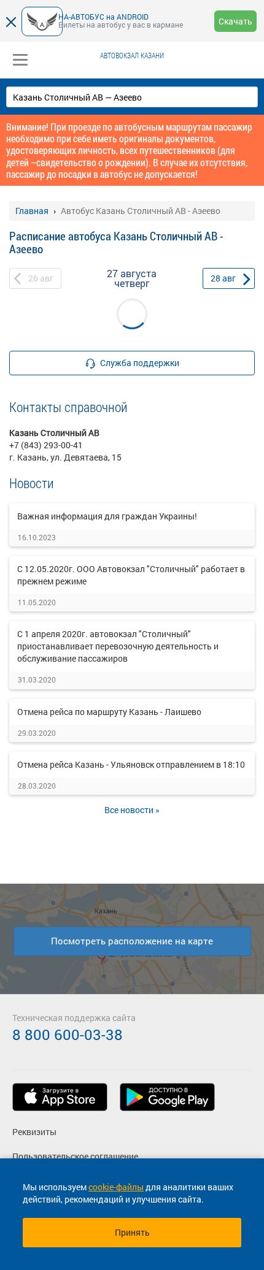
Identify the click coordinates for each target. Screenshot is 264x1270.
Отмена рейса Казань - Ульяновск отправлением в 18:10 (131, 764)
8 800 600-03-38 (67, 1034)
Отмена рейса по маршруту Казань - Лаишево (109, 711)
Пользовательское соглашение (75, 1156)
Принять (132, 1232)
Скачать (235, 21)
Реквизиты (34, 1132)
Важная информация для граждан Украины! (107, 516)
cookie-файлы (116, 1187)
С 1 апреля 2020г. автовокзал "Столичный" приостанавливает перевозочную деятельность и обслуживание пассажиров (118, 646)
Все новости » (132, 810)
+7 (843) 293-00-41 (46, 445)
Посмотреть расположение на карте (132, 941)
